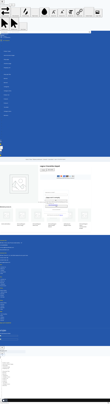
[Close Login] (2, 347)
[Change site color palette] (5, 400)
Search (108, 403)
